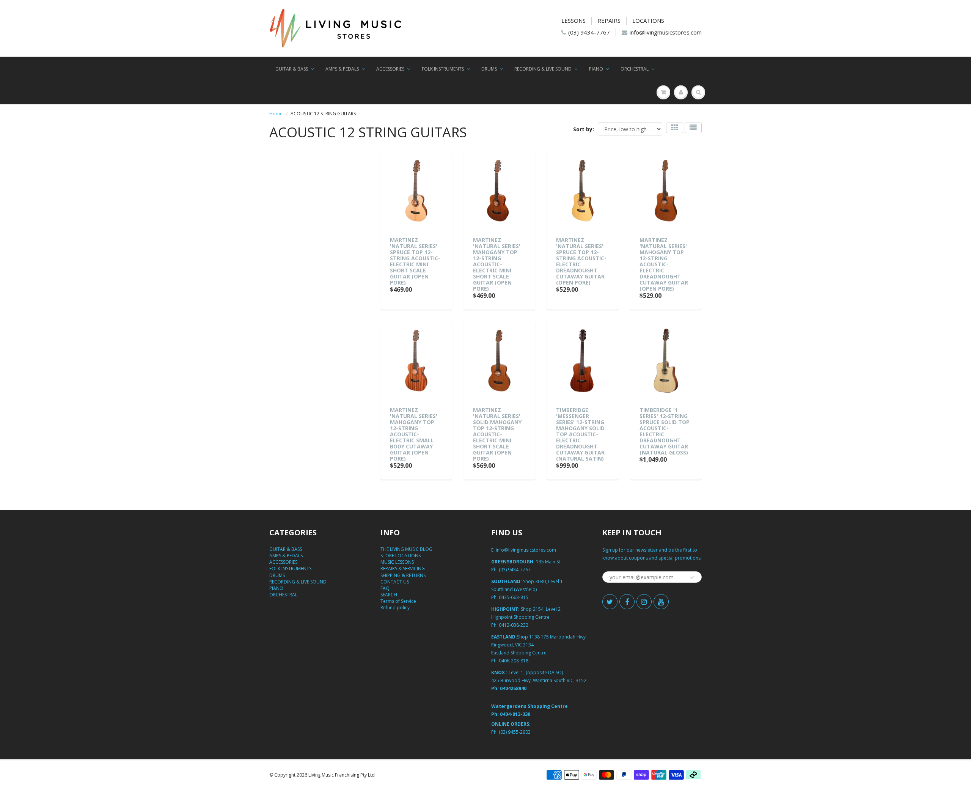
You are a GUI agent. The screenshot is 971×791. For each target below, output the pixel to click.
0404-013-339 (515, 714)
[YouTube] (661, 601)
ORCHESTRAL (635, 69)
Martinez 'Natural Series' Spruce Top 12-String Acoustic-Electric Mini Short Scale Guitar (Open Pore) (415, 261)
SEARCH (388, 594)
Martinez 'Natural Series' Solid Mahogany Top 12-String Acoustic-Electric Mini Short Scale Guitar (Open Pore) (497, 434)
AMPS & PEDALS (342, 69)
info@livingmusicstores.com (666, 32)
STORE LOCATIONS (400, 555)
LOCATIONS (648, 20)
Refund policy (395, 607)
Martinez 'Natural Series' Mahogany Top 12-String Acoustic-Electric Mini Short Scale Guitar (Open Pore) (496, 264)
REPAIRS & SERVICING (402, 568)
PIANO (596, 69)
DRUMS (489, 69)
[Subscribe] (692, 577)
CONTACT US (394, 582)
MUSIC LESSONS (397, 562)
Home (276, 113)
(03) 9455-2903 (515, 732)
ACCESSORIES (390, 69)
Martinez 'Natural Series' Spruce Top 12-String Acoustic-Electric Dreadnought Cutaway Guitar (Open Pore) (581, 261)
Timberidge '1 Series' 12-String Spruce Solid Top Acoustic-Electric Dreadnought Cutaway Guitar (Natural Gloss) (664, 431)
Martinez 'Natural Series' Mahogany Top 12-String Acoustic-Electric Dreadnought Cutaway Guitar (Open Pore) (663, 264)
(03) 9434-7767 (589, 32)
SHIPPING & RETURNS (403, 575)
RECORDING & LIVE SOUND (543, 69)
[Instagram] (644, 601)
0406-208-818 (513, 660)
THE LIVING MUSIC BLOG (406, 549)
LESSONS (573, 20)
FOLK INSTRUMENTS (443, 69)
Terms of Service (398, 601)
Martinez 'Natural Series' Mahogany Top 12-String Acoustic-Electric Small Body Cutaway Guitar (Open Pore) (413, 434)
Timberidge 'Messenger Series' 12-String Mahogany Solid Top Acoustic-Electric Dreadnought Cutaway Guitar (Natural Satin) (580, 434)
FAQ (385, 588)
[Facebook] (627, 601)
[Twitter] (609, 601)
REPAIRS (609, 20)
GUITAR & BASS (291, 69)
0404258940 (513, 688)
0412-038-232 (513, 625)
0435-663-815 (513, 597)
